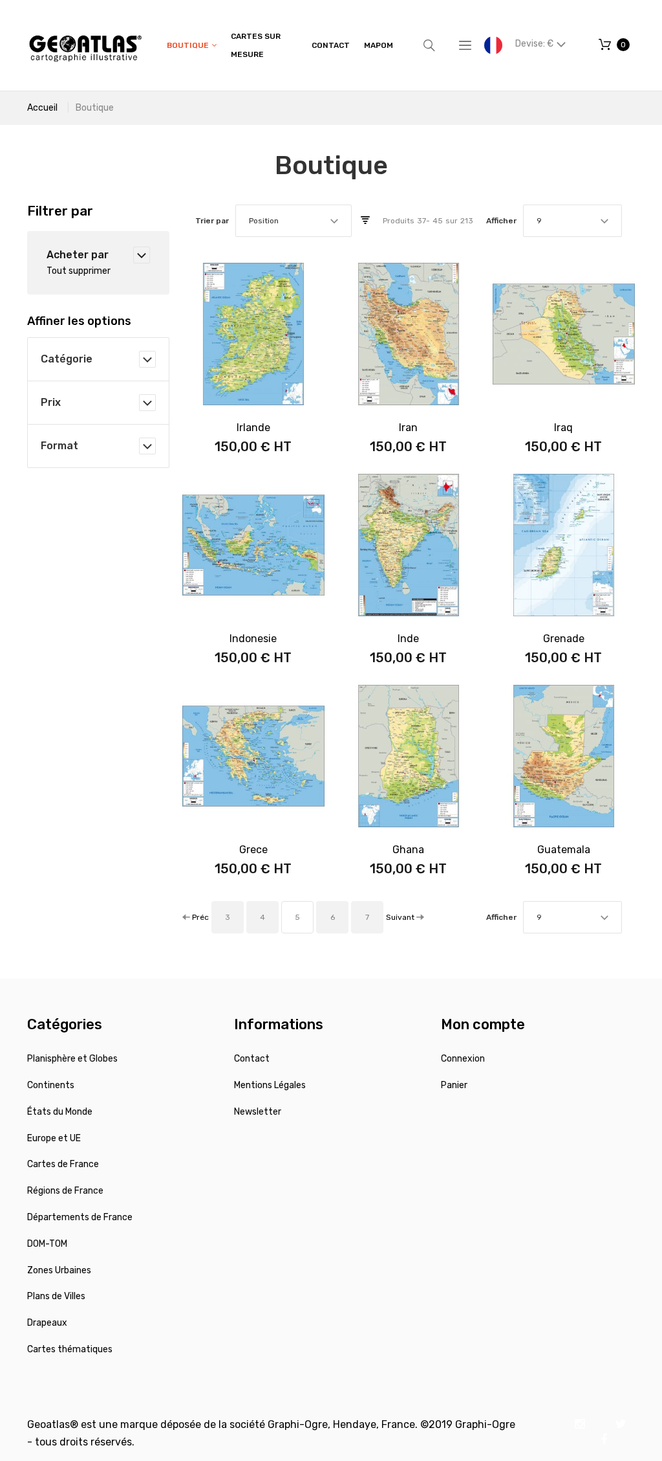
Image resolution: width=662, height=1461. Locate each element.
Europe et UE (54, 1138)
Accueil (42, 107)
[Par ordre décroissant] (365, 221)
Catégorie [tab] (66, 359)
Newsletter (257, 1111)
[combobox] (293, 221)
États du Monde (59, 1111)
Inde (408, 638)
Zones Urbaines (59, 1270)
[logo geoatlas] (85, 45)
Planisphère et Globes (72, 1058)
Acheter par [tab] (78, 255)
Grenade (563, 638)
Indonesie (253, 638)
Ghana (408, 849)
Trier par (212, 220)
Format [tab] (59, 446)
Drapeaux (47, 1322)
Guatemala (563, 849)
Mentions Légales (270, 1085)
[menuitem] (191, 45)
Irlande (253, 427)
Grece (253, 849)
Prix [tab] (51, 402)
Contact (252, 1058)
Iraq (563, 427)
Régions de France (65, 1190)
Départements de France (80, 1217)
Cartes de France (63, 1164)
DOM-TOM (47, 1243)
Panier (454, 1085)
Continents (50, 1085)
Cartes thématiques (69, 1349)
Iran (408, 427)
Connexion (463, 1058)
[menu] (279, 45)
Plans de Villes (56, 1296)
